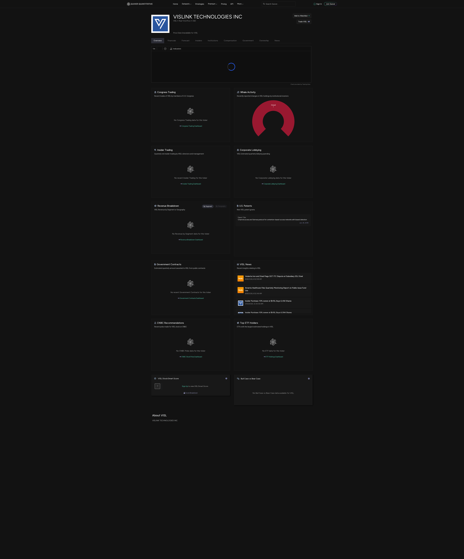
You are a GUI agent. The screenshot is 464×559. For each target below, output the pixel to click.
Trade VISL (302, 22)
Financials (172, 40)
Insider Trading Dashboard (191, 184)
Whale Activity (248, 92)
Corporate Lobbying (250, 150)
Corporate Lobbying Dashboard (274, 184)
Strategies (199, 4)
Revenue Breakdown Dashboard (191, 240)
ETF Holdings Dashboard (274, 357)
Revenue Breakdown (168, 206)
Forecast (185, 40)
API (231, 4)
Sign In (319, 4)
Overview (158, 40)
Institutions (213, 40)
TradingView (306, 84)
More (239, 4)
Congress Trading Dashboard (191, 126)
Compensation (230, 40)
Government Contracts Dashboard (191, 298)
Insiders (198, 40)
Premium (211, 4)
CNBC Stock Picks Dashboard (191, 357)
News (277, 40)
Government (248, 40)
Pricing (224, 4)
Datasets (186, 4)
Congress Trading (166, 92)
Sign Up (185, 386)
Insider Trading (165, 150)
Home (175, 4)
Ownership (264, 40)
